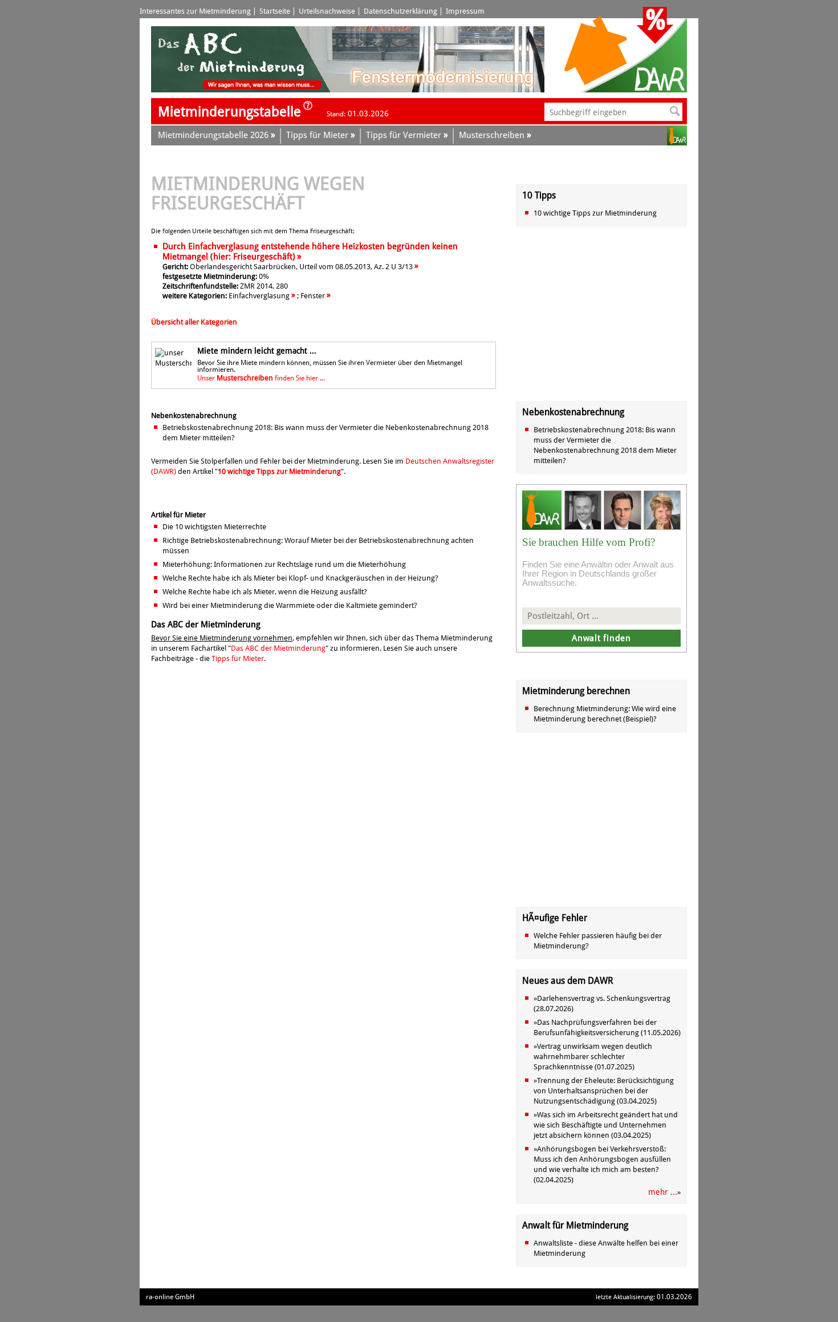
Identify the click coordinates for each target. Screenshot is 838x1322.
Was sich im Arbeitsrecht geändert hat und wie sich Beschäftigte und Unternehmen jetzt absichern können (606, 1124)
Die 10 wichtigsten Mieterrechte (214, 526)
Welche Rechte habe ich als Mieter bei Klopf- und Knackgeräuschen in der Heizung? (300, 578)
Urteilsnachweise (327, 11)
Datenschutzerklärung (400, 11)
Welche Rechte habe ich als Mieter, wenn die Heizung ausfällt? (264, 591)
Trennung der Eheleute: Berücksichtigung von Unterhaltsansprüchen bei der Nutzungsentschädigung (604, 1090)
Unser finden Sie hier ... (261, 378)
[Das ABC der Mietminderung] (241, 90)
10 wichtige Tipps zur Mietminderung (279, 471)
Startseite (274, 11)
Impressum (465, 11)
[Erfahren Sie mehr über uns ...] (308, 108)
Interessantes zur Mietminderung (195, 11)
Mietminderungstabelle (229, 112)
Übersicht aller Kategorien (194, 322)
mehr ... (662, 1192)
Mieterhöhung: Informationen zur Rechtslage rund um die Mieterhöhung (284, 564)
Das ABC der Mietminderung (278, 648)
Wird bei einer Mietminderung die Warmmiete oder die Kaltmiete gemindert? (289, 605)
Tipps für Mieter (237, 658)
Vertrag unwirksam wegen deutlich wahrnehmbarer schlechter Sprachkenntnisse (593, 1056)
